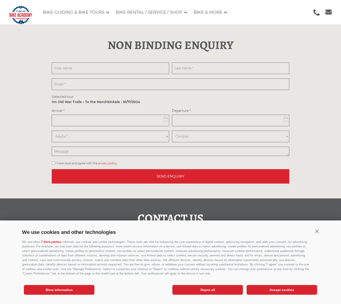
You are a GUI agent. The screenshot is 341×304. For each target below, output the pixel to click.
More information (59, 290)
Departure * (181, 111)
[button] (317, 231)
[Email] (326, 12)
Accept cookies (282, 290)
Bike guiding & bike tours (73, 12)
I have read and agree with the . (86, 163)
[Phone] (316, 12)
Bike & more (208, 12)
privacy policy (107, 163)
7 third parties (51, 242)
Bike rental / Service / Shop (149, 12)
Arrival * (58, 111)
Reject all (207, 290)
